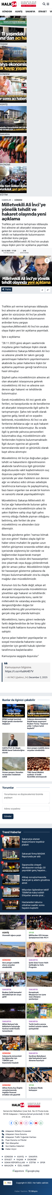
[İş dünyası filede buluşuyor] (39, 1074)
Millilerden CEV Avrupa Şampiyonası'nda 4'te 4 (38, 936)
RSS (9, 1183)
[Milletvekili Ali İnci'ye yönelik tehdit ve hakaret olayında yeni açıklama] (26, 271)
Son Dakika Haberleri (14, 1146)
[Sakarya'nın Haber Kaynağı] (19, 4)
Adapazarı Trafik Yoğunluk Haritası (20, 1137)
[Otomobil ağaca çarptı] (12, 922)
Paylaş (8, 289)
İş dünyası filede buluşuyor (36, 1089)
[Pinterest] (21, 1123)
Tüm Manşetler (12, 1143)
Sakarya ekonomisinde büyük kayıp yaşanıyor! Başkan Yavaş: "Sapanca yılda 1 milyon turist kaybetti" (37, 723)
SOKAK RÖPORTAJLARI (14, 1162)
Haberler (6, 200)
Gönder (8, 816)
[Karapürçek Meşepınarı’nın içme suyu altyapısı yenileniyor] (39, 979)
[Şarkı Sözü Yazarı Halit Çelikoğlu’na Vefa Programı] (39, 949)
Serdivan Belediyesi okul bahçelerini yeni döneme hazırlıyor (37, 1058)
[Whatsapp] (41, 1123)
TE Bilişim (32, 1191)
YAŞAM (19, 1159)
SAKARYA (30, 11)
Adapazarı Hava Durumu (16, 1134)
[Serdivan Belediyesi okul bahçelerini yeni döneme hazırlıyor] (39, 1042)
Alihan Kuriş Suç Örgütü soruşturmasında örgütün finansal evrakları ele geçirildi (12, 1091)
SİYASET (42, 11)
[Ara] (44, 4)
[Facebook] (11, 1123)
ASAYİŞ (18, 11)
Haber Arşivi (10, 1149)
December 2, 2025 (38, 677)
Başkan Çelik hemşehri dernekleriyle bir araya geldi (12, 994)
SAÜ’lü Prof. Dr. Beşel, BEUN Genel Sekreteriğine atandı (13, 750)
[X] (16, 1123)
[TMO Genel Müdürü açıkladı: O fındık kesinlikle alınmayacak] (38, 763)
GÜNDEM (7, 11)
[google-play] (32, 1171)
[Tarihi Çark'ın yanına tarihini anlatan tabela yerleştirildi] (39, 1011)
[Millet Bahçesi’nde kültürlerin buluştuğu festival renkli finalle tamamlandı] (12, 1011)
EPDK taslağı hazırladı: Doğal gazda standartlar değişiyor (12, 721)
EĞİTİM (32, 1162)
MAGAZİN (8, 1165)
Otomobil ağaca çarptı (11, 935)
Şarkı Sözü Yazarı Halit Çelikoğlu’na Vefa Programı (38, 965)
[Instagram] (26, 1123)
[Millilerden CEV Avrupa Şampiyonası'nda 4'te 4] (39, 922)
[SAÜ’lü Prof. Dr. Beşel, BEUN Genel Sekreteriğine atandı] (13, 739)
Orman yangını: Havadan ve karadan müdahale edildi (12, 774)
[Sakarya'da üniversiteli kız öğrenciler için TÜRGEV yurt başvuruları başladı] (12, 1042)
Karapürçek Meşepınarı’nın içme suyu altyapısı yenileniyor (37, 995)
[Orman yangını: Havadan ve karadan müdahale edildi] (13, 763)
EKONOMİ (31, 1159)
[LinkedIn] (31, 1123)
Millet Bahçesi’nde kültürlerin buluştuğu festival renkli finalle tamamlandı (11, 1027)
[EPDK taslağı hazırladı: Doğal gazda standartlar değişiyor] (13, 710)
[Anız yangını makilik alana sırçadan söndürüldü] (38, 739)
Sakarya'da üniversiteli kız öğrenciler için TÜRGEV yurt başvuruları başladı (12, 1059)
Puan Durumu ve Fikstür (16, 1140)
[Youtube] (36, 1123)
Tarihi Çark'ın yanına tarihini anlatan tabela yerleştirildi (38, 1026)
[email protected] (34, 1114)
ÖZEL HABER (23, 1165)
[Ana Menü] (48, 4)
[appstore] (18, 1171)
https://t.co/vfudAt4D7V (19, 671)
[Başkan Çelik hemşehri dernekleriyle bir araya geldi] (12, 979)
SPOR (31, 932)
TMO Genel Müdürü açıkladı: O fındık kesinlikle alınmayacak (37, 774)
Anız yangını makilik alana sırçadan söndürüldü (38, 749)
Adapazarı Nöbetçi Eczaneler (18, 1131)
